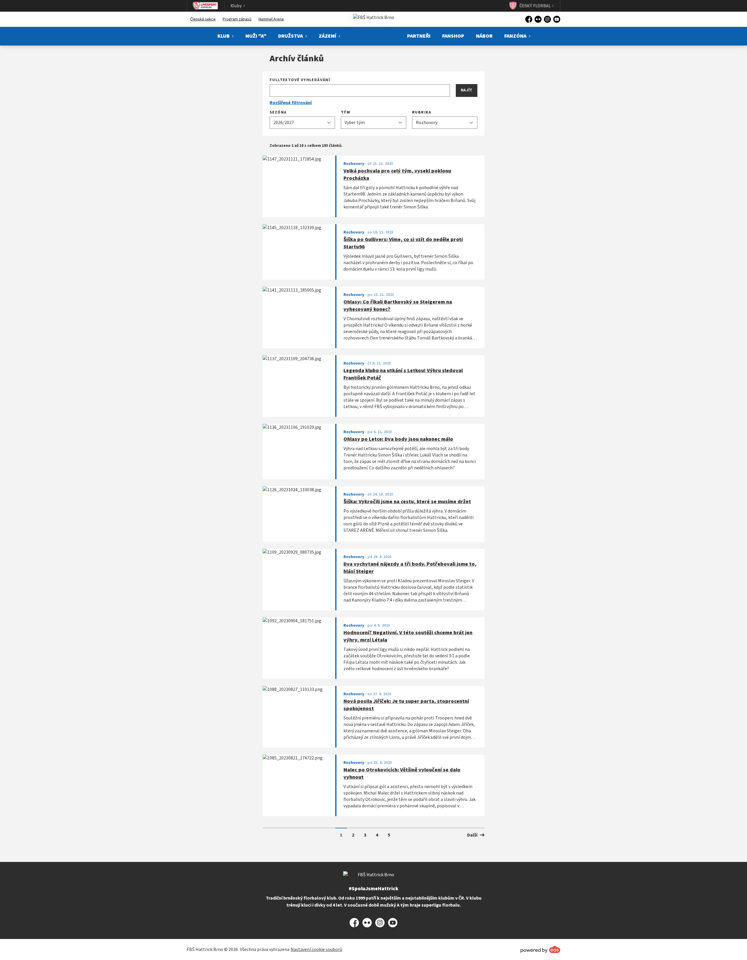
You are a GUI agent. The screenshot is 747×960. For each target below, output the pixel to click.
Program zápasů (237, 19)
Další (472, 835)
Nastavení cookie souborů (316, 949)
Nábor (484, 36)
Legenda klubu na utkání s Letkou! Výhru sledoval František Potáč (403, 374)
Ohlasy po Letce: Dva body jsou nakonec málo (398, 439)
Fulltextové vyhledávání (300, 80)
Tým (345, 112)
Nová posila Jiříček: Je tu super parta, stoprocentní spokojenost (406, 705)
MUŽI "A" (255, 36)
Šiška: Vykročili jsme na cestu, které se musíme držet (407, 501)
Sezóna (278, 112)
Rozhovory (353, 164)
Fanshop (453, 36)
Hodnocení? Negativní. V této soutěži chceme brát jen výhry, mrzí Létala (407, 636)
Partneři (418, 36)
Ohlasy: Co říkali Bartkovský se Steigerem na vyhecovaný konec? (397, 306)
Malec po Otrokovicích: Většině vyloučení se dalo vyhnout (401, 773)
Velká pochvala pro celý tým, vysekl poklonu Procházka (397, 175)
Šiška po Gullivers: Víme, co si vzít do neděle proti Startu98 (403, 243)
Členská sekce (203, 19)
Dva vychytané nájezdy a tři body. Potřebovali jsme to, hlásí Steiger (410, 568)
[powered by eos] (540, 949)
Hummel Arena (271, 19)
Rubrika (422, 112)
